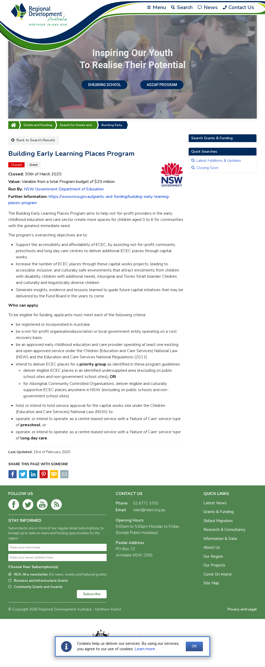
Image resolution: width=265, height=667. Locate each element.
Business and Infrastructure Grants (41, 580)
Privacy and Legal (242, 609)
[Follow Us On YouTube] (42, 505)
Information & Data (220, 538)
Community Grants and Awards (38, 587)
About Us (211, 547)
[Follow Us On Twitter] (28, 505)
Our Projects (214, 565)
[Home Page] (13, 125)
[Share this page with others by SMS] (53, 477)
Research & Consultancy (224, 529)
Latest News (214, 503)
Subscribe (91, 594)
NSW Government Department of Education (64, 189)
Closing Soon (207, 167)
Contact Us (240, 7)
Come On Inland (217, 574)
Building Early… (112, 125)
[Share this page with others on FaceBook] (12, 477)
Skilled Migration (218, 520)
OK (194, 646)
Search (184, 7)
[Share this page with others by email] (64, 477)
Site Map (211, 583)
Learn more (145, 649)
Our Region (213, 556)
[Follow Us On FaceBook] (13, 505)
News (210, 7)
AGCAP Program (162, 85)
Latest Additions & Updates (218, 160)
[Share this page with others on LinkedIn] (33, 477)
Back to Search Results (35, 140)
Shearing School (104, 85)
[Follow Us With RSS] (56, 505)
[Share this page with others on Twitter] (22, 477)
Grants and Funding (38, 125)
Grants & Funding (218, 511)
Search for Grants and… (77, 125)
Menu (158, 7)
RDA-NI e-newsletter (60, 574)
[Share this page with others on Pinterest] (43, 477)
